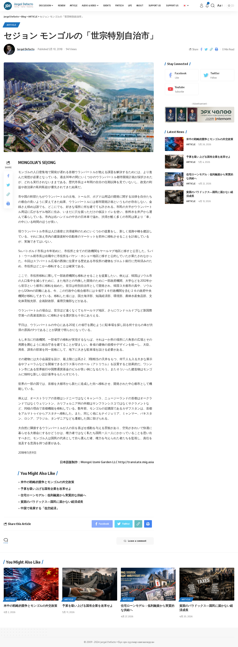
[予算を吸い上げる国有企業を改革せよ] (174, 162)
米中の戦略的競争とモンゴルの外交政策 (47, 482)
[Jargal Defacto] (18, 5)
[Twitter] (217, 75)
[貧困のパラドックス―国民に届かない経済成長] (174, 197)
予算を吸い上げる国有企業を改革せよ (46, 488)
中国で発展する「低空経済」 (40, 508)
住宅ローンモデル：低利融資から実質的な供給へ (53, 495)
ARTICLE (11, 24)
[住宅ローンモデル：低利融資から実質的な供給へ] (174, 179)
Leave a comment (137, 540)
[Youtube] (182, 89)
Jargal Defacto (25, 49)
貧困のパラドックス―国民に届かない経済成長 (52, 501)
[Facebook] (182, 75)
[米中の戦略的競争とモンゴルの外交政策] (174, 144)
